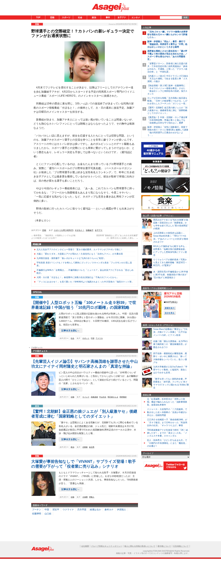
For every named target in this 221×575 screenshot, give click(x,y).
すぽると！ (79, 230)
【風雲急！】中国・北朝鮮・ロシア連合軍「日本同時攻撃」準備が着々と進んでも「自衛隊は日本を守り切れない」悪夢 (167, 120)
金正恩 (91, 447)
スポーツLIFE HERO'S (63, 230)
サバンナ (85, 397)
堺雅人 (91, 497)
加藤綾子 (90, 230)
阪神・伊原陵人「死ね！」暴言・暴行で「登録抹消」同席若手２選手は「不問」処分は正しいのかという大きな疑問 (167, 44)
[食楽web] (165, 210)
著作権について (164, 546)
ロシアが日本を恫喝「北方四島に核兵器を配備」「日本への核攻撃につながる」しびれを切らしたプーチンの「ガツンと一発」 (167, 101)
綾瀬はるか (95, 509)
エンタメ (136, 17)
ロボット (85, 338)
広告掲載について (181, 546)
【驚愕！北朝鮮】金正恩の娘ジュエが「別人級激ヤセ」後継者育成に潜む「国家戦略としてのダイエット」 (167, 110)
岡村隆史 (123, 397)
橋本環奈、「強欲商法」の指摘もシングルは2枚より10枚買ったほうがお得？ (53, 236)
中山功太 (102, 397)
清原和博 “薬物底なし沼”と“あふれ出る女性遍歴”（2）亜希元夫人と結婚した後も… (117, 236)
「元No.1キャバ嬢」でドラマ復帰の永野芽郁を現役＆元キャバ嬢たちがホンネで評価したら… (167, 34)
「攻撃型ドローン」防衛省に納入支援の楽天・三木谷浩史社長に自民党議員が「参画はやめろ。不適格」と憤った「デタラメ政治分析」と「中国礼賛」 (167, 67)
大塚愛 (85, 497)
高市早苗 (81, 509)
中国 (92, 338)
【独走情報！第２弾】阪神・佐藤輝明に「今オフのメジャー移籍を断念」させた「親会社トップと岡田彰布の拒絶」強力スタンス (167, 89)
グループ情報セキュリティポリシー (106, 546)
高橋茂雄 (94, 397)
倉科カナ (109, 509)
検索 (186, 17)
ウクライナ (68, 509)
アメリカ (99, 338)
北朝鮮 (85, 447)
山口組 (47, 513)
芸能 (52, 17)
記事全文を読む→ (70, 330)
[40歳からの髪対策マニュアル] (165, 157)
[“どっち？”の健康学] (165, 174)
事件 (108, 17)
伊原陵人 (121, 509)
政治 (94, 17)
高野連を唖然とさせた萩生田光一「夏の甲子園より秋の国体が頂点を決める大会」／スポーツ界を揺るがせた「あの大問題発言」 (167, 55)
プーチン (36, 509)
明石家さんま (113, 397)
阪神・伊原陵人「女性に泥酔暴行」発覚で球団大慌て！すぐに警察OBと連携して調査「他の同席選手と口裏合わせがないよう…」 (167, 131)
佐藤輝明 (36, 513)
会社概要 (85, 546)
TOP (38, 17)
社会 (80, 17)
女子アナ (122, 17)
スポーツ (66, 17)
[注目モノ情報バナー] (165, 192)
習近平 (55, 509)
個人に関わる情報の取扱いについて (139, 546)
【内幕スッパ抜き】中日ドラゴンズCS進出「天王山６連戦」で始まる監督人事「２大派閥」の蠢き (167, 79)
